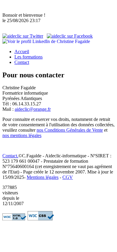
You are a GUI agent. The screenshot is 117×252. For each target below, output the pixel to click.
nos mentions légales (21, 135)
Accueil (21, 51)
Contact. (10, 155)
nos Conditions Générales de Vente (70, 130)
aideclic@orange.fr (33, 109)
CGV (67, 177)
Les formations (28, 56)
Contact (21, 62)
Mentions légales (42, 177)
